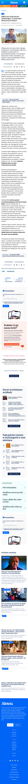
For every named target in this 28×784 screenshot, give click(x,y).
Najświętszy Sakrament (8, 642)
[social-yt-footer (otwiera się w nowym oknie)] (10, 760)
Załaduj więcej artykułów (14, 426)
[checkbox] (3, 528)
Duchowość (3, 10)
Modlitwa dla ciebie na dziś (12, 508)
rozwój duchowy (10, 271)
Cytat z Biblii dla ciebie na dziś (12, 501)
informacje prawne (14, 772)
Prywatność (14, 779)
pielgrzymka (5, 668)
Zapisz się (6, 306)
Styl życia (14, 734)
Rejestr (5, 6)
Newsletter (14, 742)
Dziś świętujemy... (10, 488)
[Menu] (5, 2)
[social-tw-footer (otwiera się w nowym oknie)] (15, 760)
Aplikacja (14, 744)
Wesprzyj (13, 6)
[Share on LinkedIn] (17, 66)
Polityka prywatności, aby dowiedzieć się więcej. (13, 302)
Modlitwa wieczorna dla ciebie (13, 493)
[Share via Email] (21, 66)
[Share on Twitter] (19, 66)
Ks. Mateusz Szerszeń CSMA (7, 25)
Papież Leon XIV (6, 557)
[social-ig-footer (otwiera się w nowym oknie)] (17, 760)
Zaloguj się (21, 370)
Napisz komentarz (14, 376)
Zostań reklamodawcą (14, 774)
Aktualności (14, 732)
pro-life (4, 616)
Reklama (14, 749)
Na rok (14, 755)
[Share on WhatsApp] (24, 66)
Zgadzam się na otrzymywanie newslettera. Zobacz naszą (14, 302)
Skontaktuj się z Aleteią (14, 777)
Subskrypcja (14, 746)
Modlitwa (22, 6)
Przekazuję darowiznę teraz (11, 344)
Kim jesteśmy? (14, 769)
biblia (3, 271)
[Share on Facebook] (14, 66)
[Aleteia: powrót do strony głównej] (14, 2)
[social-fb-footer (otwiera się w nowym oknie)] (12, 760)
